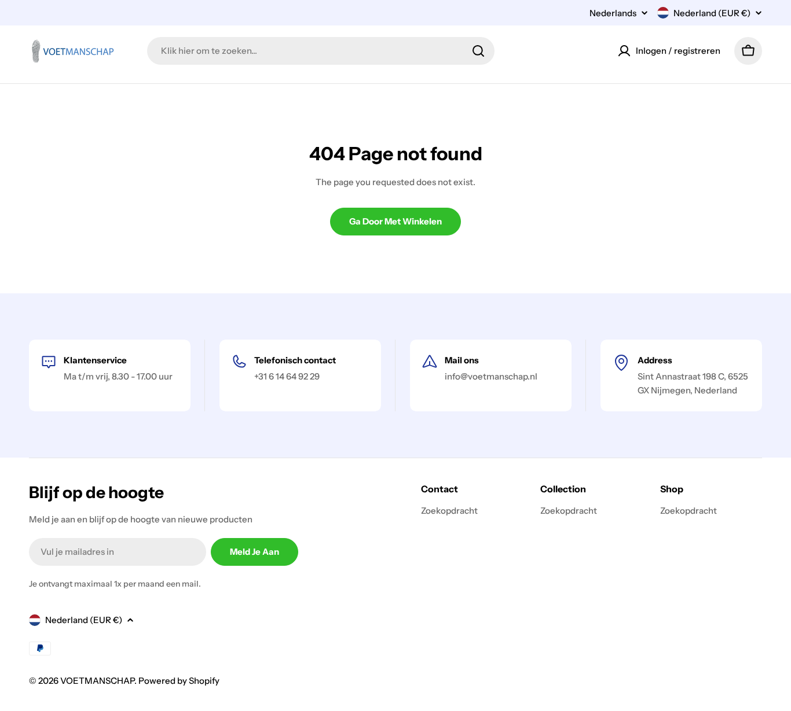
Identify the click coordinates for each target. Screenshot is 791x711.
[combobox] (321, 51)
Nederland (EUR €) (711, 13)
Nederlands (612, 13)
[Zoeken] (478, 51)
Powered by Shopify (178, 680)
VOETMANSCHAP (97, 680)
